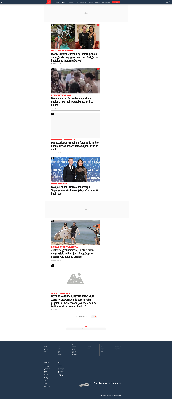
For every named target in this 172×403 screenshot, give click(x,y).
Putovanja (74, 352)
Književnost (103, 349)
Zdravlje (73, 349)
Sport (63, 2)
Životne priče (74, 354)
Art (101, 346)
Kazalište (102, 352)
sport (59, 344)
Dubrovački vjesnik (47, 378)
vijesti (45, 344)
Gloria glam (46, 377)
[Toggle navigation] (1, 2)
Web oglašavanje (61, 371)
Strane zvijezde (117, 348)
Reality (116, 349)
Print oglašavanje (61, 372)
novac (88, 344)
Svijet (45, 348)
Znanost (73, 348)
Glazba (102, 351)
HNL (59, 346)
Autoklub (45, 371)
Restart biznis (89, 346)
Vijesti (57, 2)
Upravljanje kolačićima (62, 375)
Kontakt (59, 374)
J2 (77, 2)
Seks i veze (74, 351)
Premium (71, 2)
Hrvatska (45, 346)
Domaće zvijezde (118, 346)
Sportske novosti (47, 368)
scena (116, 344)
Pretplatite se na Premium (107, 383)
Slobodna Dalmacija (47, 366)
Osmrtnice (106, 2)
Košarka (59, 349)
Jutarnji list (46, 365)
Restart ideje (89, 348)
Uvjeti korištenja (61, 366)
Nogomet (59, 348)
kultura (103, 344)
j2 (72, 344)
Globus (45, 369)
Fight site (59, 352)
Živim (45, 380)
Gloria (45, 375)
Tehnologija (74, 346)
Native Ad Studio (47, 386)
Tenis (59, 351)
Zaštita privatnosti (61, 368)
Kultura (83, 2)
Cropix (45, 385)
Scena (97, 2)
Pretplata (116, 2)
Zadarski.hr (46, 382)
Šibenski (45, 383)
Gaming (73, 355)
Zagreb (45, 351)
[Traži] (170, 2)
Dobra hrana (46, 374)
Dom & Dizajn (46, 372)
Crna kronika (46, 349)
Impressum (60, 365)
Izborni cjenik (60, 369)
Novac (90, 2)
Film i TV (102, 348)
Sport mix (59, 354)
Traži (93, 316)
